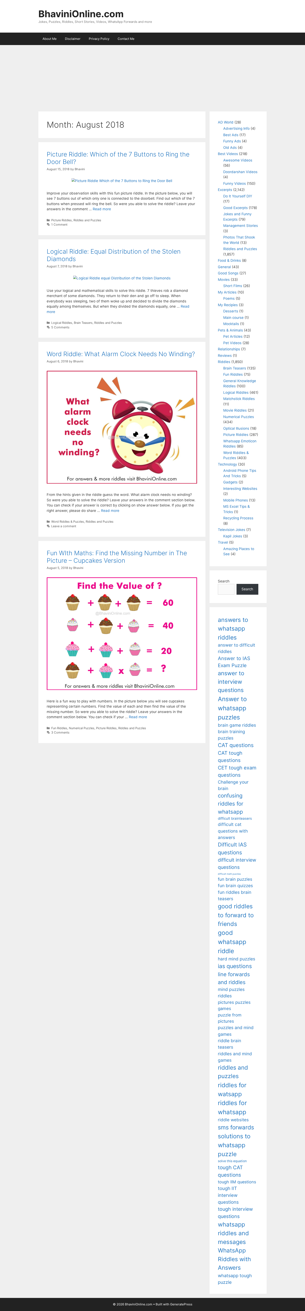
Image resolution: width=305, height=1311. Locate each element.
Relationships (229, 349)
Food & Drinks (229, 260)
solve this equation (232, 1161)
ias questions (235, 966)
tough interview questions (235, 1212)
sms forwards (236, 1127)
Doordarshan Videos (240, 172)
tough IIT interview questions (228, 1195)
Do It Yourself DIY (237, 196)
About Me (50, 39)
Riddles (224, 362)
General (224, 267)
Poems (229, 298)
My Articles (227, 292)
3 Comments (60, 732)
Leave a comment (63, 526)
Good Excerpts (235, 208)
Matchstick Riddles (239, 399)
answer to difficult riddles (236, 648)
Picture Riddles (61, 220)
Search (223, 581)
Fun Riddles (59, 728)
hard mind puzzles (236, 958)
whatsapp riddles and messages (233, 1233)
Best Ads (230, 135)
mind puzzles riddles (231, 992)
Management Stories (240, 226)
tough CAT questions (230, 1171)
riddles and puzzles (233, 1072)
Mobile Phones (235, 500)
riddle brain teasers (229, 1044)
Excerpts (225, 190)
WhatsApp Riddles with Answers (234, 1259)
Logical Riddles (61, 322)
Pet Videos (232, 343)
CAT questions (236, 745)
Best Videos (228, 154)
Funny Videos (234, 183)
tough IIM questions (237, 1181)
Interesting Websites (240, 489)
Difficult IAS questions (232, 848)
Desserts (230, 311)
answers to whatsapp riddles (233, 628)
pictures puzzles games (234, 1005)
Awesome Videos (237, 160)
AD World (225, 122)
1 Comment (59, 224)
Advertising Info (236, 128)
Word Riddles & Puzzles (67, 521)
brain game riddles (237, 725)
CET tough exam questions (237, 771)
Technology (227, 464)
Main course (233, 318)
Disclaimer (73, 39)
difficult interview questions (237, 863)
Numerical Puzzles (81, 728)
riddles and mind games (235, 1057)
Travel (223, 542)
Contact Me (126, 39)
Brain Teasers (83, 322)
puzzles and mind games (236, 1031)
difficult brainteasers (235, 818)
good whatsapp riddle (232, 942)
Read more (102, 209)
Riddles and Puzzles (87, 220)
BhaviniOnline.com (81, 14)
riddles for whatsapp (232, 1107)
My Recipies (228, 305)
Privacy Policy (99, 39)
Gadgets (230, 482)
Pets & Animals (230, 330)
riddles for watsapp (232, 1089)
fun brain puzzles (235, 879)
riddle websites (233, 1119)
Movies (224, 280)
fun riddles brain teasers (234, 895)
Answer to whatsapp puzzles (232, 708)
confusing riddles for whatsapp (230, 803)
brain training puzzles (231, 735)
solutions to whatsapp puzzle (234, 1145)
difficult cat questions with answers (233, 831)
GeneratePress (181, 1304)
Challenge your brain (233, 785)
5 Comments (60, 327)
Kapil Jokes (232, 536)
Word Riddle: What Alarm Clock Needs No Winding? (121, 354)
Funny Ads (232, 141)
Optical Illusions (236, 428)
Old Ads (230, 148)
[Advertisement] (152, 76)
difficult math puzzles (229, 874)
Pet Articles (233, 336)
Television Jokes (231, 530)
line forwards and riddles (234, 978)
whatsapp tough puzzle (235, 1279)
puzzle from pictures (230, 1018)
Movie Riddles (235, 410)
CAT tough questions (230, 756)
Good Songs (228, 273)
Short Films (232, 286)
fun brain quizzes (235, 885)
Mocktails (231, 324)
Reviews (225, 355)
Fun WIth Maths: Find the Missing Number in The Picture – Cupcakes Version (117, 556)
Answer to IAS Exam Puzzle (234, 662)
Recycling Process (238, 518)
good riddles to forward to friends (236, 915)
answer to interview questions (231, 681)
